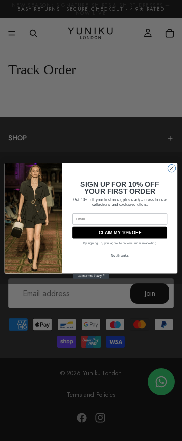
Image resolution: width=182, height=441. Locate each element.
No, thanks (120, 255)
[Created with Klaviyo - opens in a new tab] (91, 276)
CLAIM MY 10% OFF (120, 232)
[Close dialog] (171, 168)
